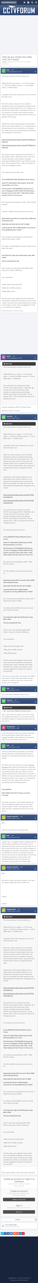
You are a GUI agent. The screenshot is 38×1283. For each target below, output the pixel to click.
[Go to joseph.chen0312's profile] (4, 817)
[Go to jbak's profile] (4, 71)
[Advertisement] (19, 35)
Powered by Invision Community (19, 1280)
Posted (14, 71)
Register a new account (19, 1199)
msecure (9, 416)
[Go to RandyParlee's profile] (4, 728)
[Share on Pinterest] (23, 1233)
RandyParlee (11, 727)
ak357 (9, 356)
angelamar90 (11, 909)
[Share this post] (35, 71)
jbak (5, 62)
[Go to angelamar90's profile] (4, 910)
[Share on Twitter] (2, 1233)
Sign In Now (19, 1212)
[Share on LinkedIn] (20, 1233)
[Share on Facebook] (5, 1233)
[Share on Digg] (8, 1233)
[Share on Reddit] (14, 1233)
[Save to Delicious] (11, 1233)
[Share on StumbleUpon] (17, 1233)
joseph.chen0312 (12, 816)
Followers (17, 1219)
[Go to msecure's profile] (4, 417)
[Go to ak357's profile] (4, 357)
